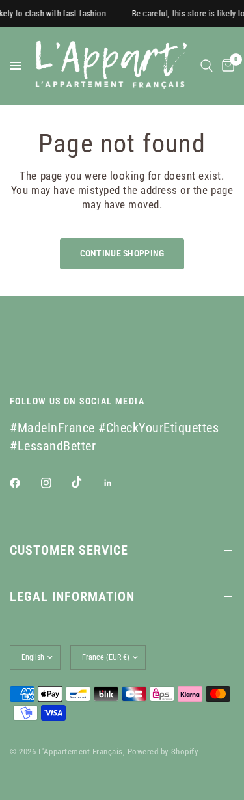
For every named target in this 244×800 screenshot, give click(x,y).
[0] (225, 66)
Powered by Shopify (163, 751)
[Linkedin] (117, 483)
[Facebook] (24, 483)
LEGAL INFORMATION (72, 596)
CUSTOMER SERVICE (69, 550)
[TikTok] (86, 482)
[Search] (206, 66)
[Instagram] (55, 483)
